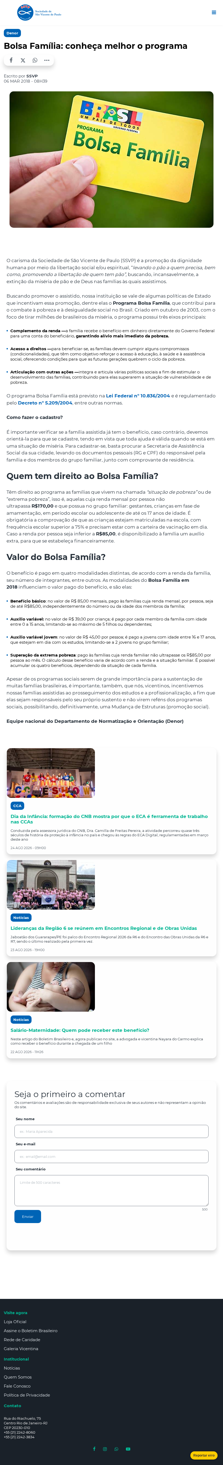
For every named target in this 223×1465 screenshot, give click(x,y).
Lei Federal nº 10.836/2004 (138, 396)
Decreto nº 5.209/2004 (45, 403)
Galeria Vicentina (21, 1348)
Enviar (27, 1216)
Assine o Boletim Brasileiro (30, 1330)
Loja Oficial (15, 1321)
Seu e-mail (25, 1144)
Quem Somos (18, 1377)
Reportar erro (204, 1455)
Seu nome (25, 1119)
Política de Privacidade (27, 1395)
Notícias (12, 1368)
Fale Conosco (17, 1386)
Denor (12, 33)
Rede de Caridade (22, 1339)
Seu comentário (31, 1169)
